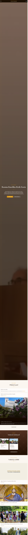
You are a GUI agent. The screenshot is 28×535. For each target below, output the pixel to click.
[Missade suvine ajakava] (13, 390)
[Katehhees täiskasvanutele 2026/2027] (13, 411)
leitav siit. (5, 395)
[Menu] (2, 1)
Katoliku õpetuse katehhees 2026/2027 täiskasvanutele (9, 502)
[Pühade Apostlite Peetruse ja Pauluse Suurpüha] (13, 395)
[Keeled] (26, 1)
